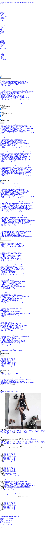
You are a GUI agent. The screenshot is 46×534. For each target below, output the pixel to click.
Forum (1, 2)
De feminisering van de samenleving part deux (10, 323)
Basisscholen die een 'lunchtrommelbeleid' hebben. (11, 253)
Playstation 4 (2, 40)
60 (25, 431)
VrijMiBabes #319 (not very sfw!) (8, 85)
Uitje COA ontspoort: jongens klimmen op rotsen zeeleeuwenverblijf (14, 207)
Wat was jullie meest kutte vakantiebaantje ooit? (11, 261)
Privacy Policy (12, 525)
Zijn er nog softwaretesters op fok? (8, 349)
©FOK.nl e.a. (2, 528)
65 (31, 431)
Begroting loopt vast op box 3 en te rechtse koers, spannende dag (14, 293)
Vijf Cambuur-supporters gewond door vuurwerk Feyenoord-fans (14, 302)
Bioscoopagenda (3, 25)
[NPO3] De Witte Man (6, 322)
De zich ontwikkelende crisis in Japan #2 (9, 262)
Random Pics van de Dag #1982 (9, 470)
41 (2, 431)
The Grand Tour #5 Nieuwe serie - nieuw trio (10, 320)
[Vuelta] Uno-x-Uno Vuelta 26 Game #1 (9, 300)
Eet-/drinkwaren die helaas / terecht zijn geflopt (10, 290)
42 (4, 431)
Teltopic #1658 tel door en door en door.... (9, 284)
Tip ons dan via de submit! (36, 438)
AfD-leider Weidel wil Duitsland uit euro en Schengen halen (13, 340)
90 (16, 432)
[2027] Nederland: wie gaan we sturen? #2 (9, 315)
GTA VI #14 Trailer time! (6, 247)
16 (18, 430)
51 (14, 431)
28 (32, 430)
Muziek (1, 20)
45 (7, 431)
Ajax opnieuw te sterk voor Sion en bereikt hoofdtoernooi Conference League (16, 146)
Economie (2, 13)
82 (6, 432)
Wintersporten (2, 33)
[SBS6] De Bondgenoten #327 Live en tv (9, 244)
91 (17, 432)
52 (16, 431)
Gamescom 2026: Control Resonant (8, 133)
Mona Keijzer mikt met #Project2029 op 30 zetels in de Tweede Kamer (15, 296)
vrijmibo (17, 433)
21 (24, 430)
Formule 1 (2, 28)
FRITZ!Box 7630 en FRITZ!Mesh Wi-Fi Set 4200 (11, 129)
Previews (25, 2)
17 (19, 430)
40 (1, 431)
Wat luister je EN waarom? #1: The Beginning (10, 301)
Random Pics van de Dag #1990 (7, 366)
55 (19, 431)
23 (26, 430)
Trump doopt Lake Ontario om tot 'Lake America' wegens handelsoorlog (15, 151)
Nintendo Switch (3, 42)
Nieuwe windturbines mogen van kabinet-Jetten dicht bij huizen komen (15, 276)
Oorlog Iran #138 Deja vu (6, 270)
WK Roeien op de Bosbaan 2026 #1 (8, 279)
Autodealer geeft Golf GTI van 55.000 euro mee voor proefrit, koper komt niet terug (17, 220)
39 (0, 431)
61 (26, 431)
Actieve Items (10, 2)
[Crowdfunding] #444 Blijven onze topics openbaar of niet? (13, 281)
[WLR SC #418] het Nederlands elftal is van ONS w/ (12, 329)
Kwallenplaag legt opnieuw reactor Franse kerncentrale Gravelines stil (15, 159)
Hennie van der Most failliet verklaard (9, 260)
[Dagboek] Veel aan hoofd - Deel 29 (8, 271)
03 (2, 430)
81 (5, 432)
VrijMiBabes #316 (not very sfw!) (9, 471)
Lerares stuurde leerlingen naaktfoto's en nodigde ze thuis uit (13, 87)
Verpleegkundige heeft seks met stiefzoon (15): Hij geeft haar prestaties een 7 (16, 90)
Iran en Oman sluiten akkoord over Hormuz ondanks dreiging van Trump (15, 221)
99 (26, 432)
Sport (1, 26)
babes (1, 433)
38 (44, 430)
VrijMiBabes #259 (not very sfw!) (8, 213)
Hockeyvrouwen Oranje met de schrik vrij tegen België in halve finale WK (15, 153)
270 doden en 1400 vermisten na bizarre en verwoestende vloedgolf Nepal (15, 92)
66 (32, 431)
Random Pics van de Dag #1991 (7, 365)
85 (10, 432)
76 (44, 431)
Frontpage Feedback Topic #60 (7, 337)
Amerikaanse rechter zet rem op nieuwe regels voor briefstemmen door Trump (16, 128)
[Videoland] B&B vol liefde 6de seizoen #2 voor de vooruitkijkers (14, 332)
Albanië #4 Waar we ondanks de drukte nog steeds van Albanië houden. (15, 251)
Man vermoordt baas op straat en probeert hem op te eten (12, 103)
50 (13, 431)
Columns (18, 2)
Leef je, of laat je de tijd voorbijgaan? (8, 267)
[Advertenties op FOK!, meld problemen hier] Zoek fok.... (12, 268)
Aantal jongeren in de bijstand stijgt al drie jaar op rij (11, 264)
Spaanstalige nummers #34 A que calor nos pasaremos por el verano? (14, 334)
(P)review (3, 116)
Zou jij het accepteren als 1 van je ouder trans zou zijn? (12, 295)
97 (24, 432)
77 (0, 432)
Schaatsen (2, 32)
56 (20, 431)
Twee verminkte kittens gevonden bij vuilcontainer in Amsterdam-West (15, 156)
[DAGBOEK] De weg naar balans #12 (9, 288)
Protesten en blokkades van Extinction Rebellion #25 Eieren (13, 318)
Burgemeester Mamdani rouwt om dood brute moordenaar (12, 83)
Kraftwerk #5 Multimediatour (7, 310)
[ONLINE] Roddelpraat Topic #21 (8, 278)
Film (1, 21)
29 (33, 430)
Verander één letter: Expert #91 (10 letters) (10, 348)
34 (39, 430)
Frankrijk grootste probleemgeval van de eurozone (11, 141)
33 (38, 430)
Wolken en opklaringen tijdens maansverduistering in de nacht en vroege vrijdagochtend (18, 163)
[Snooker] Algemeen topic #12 (7, 272)
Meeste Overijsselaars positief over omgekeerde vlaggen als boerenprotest (15, 167)
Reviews (22, 2)
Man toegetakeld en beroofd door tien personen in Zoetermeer (13, 168)
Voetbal (1, 27)
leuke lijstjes (8, 433)
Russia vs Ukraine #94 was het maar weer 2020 (10, 258)
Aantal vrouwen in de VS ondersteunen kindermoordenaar (13, 273)
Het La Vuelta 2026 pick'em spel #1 (8, 299)
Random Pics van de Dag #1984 (9, 468)
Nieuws (15, 2)
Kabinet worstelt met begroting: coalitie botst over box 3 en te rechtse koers (16, 170)
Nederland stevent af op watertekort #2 (9, 294)
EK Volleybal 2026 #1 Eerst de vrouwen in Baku (11, 316)
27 (31, 430)
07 (7, 430)
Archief (32, 2)
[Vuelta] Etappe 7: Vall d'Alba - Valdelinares (10, 328)
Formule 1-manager (3, 36)
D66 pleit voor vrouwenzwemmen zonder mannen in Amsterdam (14, 317)
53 (17, 431)
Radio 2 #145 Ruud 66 (6, 289)
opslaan (1, 80)
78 (1, 432)
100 (28, 432)
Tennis (1, 30)
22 (25, 430)
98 (25, 432)
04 (4, 430)
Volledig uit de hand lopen (6, 257)
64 (30, 431)
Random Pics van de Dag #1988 (9, 462)
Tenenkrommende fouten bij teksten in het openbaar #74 (12, 335)
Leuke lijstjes (2, 387)
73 (41, 431)
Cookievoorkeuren (19, 525)
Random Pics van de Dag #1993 (7, 363)
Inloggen (1, 3)
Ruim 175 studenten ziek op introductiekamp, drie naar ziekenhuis (14, 304)
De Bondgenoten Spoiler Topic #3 (8, 274)
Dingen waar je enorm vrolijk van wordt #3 (10, 256)
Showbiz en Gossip (3, 16)
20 (23, 430)
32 (37, 430)
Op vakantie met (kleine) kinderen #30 (9, 324)
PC (0, 39)
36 (42, 430)
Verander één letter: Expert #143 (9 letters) (10, 346)
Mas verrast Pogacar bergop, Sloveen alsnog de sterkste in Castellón (14, 154)
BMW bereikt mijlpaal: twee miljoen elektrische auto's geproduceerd (14, 166)
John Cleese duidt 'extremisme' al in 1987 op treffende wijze (13, 81)
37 (43, 430)
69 (36, 431)
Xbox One (2, 41)
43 (5, 431)
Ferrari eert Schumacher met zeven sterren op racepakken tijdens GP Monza (15, 126)
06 (6, 430)
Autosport (2, 29)
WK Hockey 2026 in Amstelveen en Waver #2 (10, 283)
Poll (2, 119)
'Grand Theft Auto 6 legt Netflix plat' (8, 148)
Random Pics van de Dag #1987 (9, 463)
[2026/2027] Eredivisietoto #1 (7, 306)
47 (10, 431)
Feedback (2, 58)
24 (27, 430)
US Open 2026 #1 (5, 309)
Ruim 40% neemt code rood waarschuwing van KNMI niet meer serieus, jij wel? (17, 132)
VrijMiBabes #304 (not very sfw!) (8, 225)
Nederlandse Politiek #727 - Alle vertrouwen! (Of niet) (12, 269)
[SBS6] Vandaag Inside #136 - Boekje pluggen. (11, 285)
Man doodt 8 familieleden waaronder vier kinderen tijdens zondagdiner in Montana (17, 99)
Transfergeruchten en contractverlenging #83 (10, 311)
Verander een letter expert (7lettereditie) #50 (10, 343)
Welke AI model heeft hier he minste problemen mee (11, 298)
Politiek (1, 14)
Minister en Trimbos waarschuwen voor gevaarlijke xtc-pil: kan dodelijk (15, 313)
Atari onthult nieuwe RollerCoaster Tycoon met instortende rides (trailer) (15, 97)
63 (29, 431)
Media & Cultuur (3, 24)
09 (10, 430)
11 (12, 430)
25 (29, 430)
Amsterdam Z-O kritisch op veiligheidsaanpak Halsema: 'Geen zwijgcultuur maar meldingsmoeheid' (20, 165)
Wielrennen (2, 31)
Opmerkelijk (2, 17)
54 (18, 431)
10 (11, 430)
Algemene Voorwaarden (4, 525)
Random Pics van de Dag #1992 (7, 364)
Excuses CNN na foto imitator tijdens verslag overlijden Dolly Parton (14, 143)
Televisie (1, 22)
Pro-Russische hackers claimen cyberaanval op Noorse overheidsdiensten (15, 171)
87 (12, 432)
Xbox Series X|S (3, 43)
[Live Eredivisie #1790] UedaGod (8, 250)
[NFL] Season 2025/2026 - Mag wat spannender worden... (12, 286)
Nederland (2, 11)
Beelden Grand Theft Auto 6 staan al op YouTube (11, 138)
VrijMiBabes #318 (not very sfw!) (8, 362)
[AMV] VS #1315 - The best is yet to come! (10, 252)
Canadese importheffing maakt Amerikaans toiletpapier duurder (13, 157)
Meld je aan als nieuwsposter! (32, 439)
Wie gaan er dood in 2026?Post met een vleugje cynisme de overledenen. (15, 331)
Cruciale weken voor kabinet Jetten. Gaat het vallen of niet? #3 (13, 303)
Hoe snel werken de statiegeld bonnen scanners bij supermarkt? (13, 325)
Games (1, 38)
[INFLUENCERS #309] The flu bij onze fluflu (11, 287)
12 (13, 430)
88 (13, 432)
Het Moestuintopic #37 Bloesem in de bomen (10, 330)
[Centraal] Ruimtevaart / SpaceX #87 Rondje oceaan (11, 266)
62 (28, 431)
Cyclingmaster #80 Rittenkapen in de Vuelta (10, 282)
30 (35, 430)
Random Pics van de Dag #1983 (9, 469)
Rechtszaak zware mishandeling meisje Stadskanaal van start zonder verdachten (16, 169)
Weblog (4, 2)
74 (42, 431)
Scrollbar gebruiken (5, 77)
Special (2, 118)
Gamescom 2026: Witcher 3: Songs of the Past (10, 124)
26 (30, 430)
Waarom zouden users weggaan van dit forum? (10, 248)
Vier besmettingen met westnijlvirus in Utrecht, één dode (12, 155)
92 (18, 432)
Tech (1, 15)
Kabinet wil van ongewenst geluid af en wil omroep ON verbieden (14, 82)
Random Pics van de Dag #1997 (7, 86)
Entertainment (2, 18)
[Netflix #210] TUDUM (6, 339)
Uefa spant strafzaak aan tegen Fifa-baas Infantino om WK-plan (13, 158)
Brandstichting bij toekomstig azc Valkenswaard (10, 93)
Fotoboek (2, 54)
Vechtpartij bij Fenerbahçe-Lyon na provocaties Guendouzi (12, 149)
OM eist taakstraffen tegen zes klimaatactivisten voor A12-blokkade (14, 222)
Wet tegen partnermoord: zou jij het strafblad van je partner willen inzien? (15, 224)
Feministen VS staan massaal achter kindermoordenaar (12, 96)
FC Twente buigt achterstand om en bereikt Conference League (13, 147)
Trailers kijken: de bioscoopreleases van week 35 (10, 135)
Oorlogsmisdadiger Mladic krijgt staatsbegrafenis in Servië (12, 127)
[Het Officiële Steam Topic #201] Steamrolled (10, 255)
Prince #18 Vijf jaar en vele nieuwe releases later (11, 350)
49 (12, 431)
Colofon (1, 57)
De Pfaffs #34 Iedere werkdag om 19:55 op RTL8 (11, 259)
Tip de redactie (3, 59)
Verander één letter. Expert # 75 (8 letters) (9, 345)
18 (20, 430)
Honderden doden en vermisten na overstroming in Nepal (12, 275)
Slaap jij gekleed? (5, 292)
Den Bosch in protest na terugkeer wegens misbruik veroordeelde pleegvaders (16, 208)
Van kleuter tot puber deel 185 (7, 297)
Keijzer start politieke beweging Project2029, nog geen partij (13, 173)
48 (11, 431)
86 (11, 432)
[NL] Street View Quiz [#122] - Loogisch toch (10, 327)
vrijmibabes (13, 433)
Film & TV (2, 45)
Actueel (1, 10)
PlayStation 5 (2, 44)
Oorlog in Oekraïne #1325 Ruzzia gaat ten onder (11, 243)
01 (0, 430)
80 (4, 432)
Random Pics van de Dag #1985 (9, 467)
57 (22, 431)
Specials (29, 2)
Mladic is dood (4, 312)
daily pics (4, 433)
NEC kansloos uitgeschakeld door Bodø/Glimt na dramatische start (14, 223)
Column (2, 115)
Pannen (2, 254)
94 (20, 432)
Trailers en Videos (3, 48)
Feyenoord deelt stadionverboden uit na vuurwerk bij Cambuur (13, 125)
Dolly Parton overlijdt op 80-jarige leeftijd (9, 101)
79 (2, 432)
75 (43, 431)
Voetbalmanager (3, 35)
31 (36, 430)
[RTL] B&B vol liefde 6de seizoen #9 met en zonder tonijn (13, 307)
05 (5, 430)
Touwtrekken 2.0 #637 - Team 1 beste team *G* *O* (11, 321)
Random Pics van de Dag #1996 (7, 89)
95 (22, 432)
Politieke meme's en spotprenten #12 (8, 314)
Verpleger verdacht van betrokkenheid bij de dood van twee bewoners (14, 336)
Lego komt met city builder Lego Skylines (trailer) (11, 98)
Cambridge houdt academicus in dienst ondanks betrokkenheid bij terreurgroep (16, 202)
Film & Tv (3, 111)
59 (24, 431)
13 (14, 430)
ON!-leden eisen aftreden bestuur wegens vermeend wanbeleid (13, 142)
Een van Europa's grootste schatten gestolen (10, 338)
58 (23, 431)
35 (41, 430)
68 (35, 431)
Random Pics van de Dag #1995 (7, 94)
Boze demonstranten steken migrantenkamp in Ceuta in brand (13, 140)
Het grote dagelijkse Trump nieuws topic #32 (10, 342)
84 (8, 432)
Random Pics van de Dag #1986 (9, 466)
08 (8, 430)
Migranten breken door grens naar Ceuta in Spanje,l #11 (12, 341)
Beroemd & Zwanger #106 (7, 280)
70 (37, 431)
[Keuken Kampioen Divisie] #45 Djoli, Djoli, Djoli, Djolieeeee (13, 246)
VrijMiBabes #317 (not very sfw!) (9, 465)
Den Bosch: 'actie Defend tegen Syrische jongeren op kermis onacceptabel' (15, 152)
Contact (1, 56)
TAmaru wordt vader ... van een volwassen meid (11, 308)
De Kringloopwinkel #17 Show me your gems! (10, 265)
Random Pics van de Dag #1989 (9, 461)
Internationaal (2, 12)
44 (6, 431)
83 (7, 432)
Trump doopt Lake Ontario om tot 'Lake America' (11, 84)
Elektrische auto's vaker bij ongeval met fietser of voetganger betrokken (15, 130)
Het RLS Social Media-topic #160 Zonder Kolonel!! (11, 326)
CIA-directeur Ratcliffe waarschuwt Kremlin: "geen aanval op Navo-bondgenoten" (17, 162)
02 (1, 430)
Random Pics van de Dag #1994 (7, 100)
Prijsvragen (2, 55)
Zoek (7, 2)
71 (38, 431)
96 (23, 432)
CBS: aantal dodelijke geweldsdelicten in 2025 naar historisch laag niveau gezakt (17, 91)
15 (17, 430)
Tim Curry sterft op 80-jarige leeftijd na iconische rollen (12, 95)
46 (8, 431)
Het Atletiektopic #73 (5, 344)
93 (19, 432)
